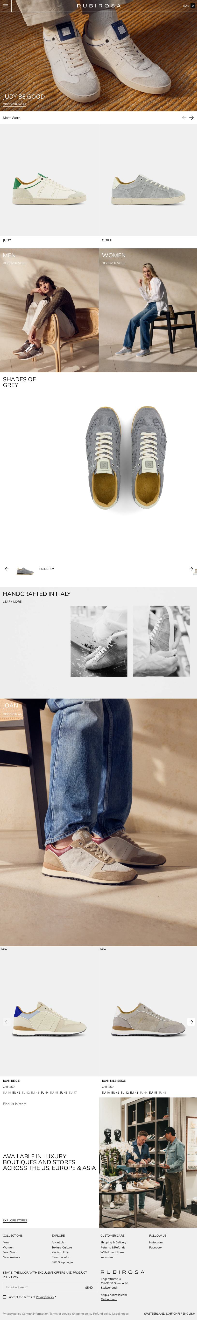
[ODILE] (145, 181)
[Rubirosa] (121, 1272)
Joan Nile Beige (112, 1062)
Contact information (35, 1313)
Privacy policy (45, 1297)
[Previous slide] (7, 559)
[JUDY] (48, 181)
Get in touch (107, 1299)
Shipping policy (82, 1313)
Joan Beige (11, 1062)
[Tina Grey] (25, 559)
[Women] (146, 305)
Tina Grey (46, 559)
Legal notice (120, 1313)
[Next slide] (187, 115)
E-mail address (16, 1287)
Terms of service (60, 1313)
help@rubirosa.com (112, 1295)
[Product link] (48, 1004)
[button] (5, 6)
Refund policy (102, 1313)
